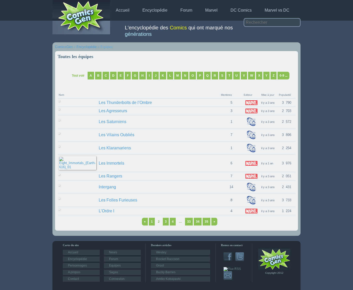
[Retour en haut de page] (51, 221)
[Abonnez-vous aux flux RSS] (232, 269)
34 (197, 221)
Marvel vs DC (277, 10)
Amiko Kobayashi (168, 279)
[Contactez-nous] (228, 278)
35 (206, 221)
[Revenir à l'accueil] (274, 269)
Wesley (161, 252)
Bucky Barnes (165, 272)
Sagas (113, 272)
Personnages (77, 265)
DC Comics (241, 10)
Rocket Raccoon (167, 259)
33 (189, 221)
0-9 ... (283, 75)
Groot (160, 265)
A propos (74, 272)
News (113, 252)
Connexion (117, 279)
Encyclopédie (154, 10)
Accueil (122, 10)
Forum (186, 10)
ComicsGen (64, 47)
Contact (73, 279)
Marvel (211, 10)
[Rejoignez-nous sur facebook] (228, 260)
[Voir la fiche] (59, 102)
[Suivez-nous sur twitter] (239, 260)
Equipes (115, 265)
